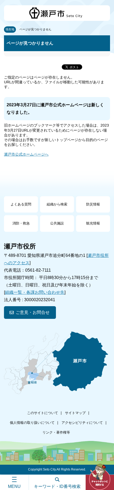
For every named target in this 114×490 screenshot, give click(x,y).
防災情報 (93, 204)
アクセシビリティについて (82, 423)
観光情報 (93, 223)
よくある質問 (21, 204)
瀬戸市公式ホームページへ (26, 154)
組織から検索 (57, 204)
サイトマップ (75, 413)
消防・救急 (21, 223)
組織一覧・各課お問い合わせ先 (34, 292)
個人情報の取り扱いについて (32, 423)
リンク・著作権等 (56, 432)
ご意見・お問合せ (33, 312)
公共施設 (57, 223)
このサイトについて (42, 413)
